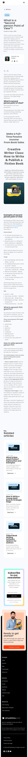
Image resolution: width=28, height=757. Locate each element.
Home (3, 660)
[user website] (12, 61)
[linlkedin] (8, 752)
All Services (5, 681)
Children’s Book (6, 693)
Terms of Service (8, 740)
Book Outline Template (8, 707)
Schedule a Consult (14, 647)
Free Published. (6, 710)
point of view (16, 225)
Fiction (3, 684)
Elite (3, 696)
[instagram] (6, 752)
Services (4, 663)
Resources (4, 672)
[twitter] (17, 61)
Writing (7, 15)
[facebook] (15, 61)
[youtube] (10, 752)
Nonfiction (4, 687)
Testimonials (5, 669)
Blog (3, 666)
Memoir (4, 690)
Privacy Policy (7, 737)
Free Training (5, 704)
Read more (10, 473)
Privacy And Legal (8, 743)
